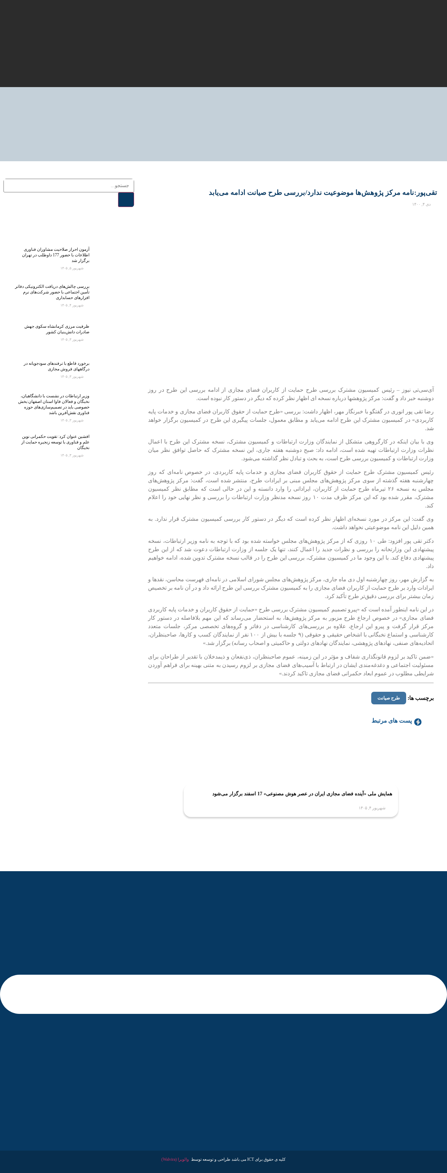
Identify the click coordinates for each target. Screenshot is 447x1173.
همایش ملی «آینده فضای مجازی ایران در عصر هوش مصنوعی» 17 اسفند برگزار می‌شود (302, 793)
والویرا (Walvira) (175, 1159)
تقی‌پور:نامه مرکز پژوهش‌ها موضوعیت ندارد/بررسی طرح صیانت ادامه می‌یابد (323, 192)
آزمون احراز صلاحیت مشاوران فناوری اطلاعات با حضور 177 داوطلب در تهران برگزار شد (55, 255)
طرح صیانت (389, 698)
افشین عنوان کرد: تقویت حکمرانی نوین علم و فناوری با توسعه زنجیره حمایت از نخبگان (55, 442)
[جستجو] (126, 199)
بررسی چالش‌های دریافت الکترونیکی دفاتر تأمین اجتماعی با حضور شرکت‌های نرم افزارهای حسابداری (52, 292)
